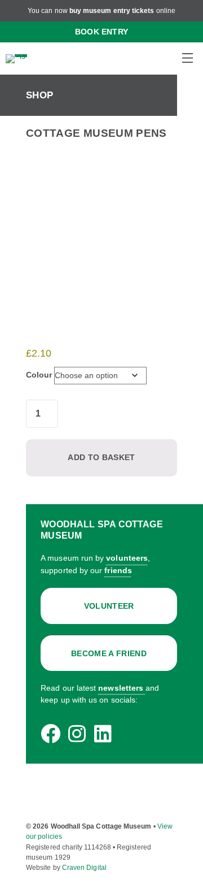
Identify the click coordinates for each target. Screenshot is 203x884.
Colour (39, 374)
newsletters (120, 687)
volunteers (127, 557)
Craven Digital (84, 868)
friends (118, 570)
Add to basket (101, 457)
